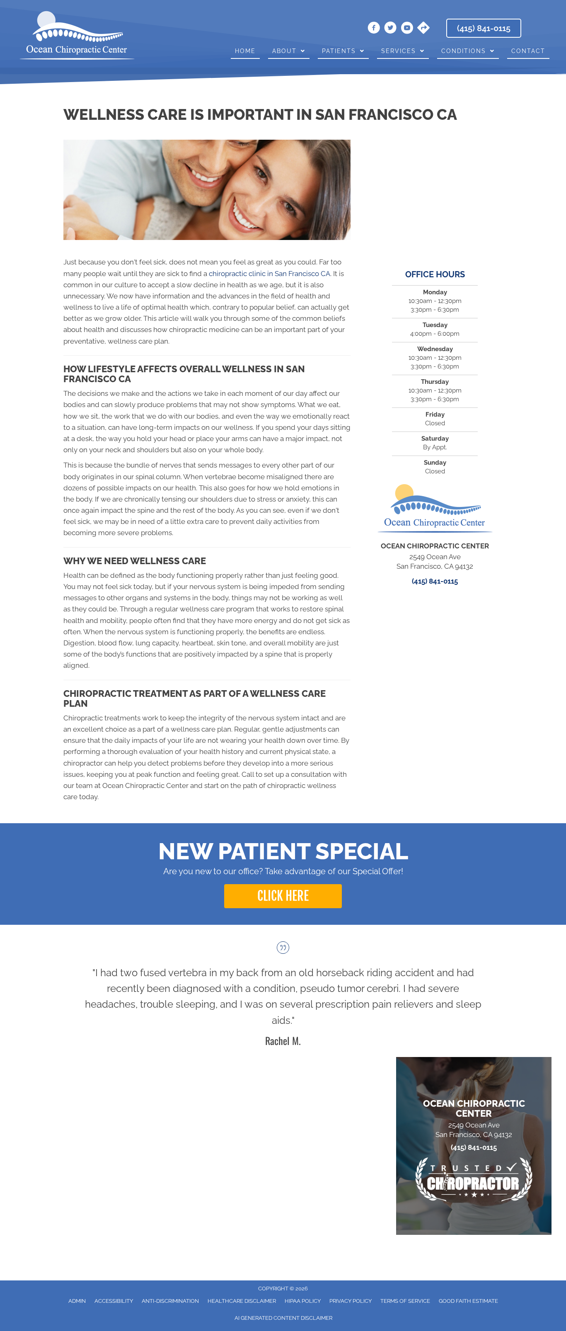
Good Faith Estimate (468, 1301)
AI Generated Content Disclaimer (283, 1318)
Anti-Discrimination (170, 1301)
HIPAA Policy (303, 1301)
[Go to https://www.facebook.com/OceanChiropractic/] (374, 29)
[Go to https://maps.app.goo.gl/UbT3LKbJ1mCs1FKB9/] (423, 29)
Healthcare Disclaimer (242, 1301)
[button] (283, 896)
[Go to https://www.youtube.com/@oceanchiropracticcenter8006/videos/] (407, 29)
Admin (77, 1301)
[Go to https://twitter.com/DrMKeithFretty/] (390, 29)
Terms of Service (405, 1301)
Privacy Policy (350, 1301)
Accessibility (113, 1301)
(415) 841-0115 (435, 581)
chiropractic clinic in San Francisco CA (269, 273)
